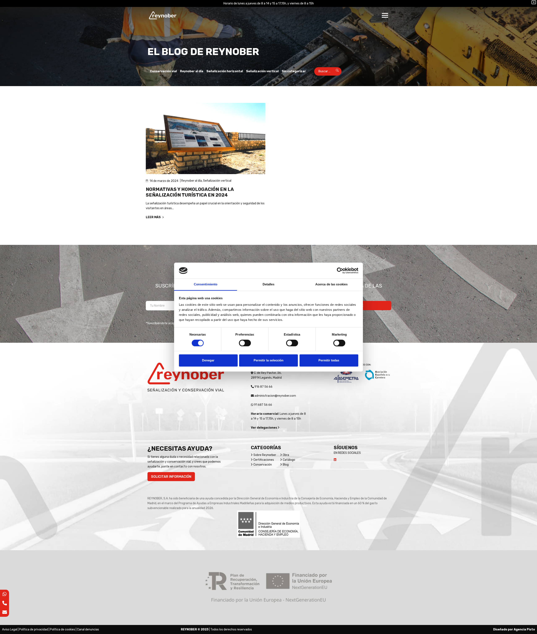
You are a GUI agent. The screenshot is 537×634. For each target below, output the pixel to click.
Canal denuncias (88, 629)
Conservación (262, 464)
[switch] (245, 343)
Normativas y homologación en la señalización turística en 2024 (190, 192)
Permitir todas (328, 360)
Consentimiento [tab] (205, 284)
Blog (286, 464)
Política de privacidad (33, 629)
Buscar (334, 71)
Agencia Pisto (524, 629)
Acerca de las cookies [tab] (331, 284)
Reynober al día (191, 71)
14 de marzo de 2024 (164, 181)
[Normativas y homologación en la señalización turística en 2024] (205, 138)
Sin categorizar (294, 71)
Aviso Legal (9, 629)
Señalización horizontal (224, 71)
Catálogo (289, 460)
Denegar (208, 360)
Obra (286, 455)
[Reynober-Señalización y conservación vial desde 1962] (162, 15)
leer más (153, 217)
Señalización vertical (262, 71)
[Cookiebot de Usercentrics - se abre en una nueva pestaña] (340, 270)
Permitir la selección (268, 360)
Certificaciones (263, 460)
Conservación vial (163, 71)
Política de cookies (62, 629)
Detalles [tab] (269, 284)
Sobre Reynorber (264, 455)
